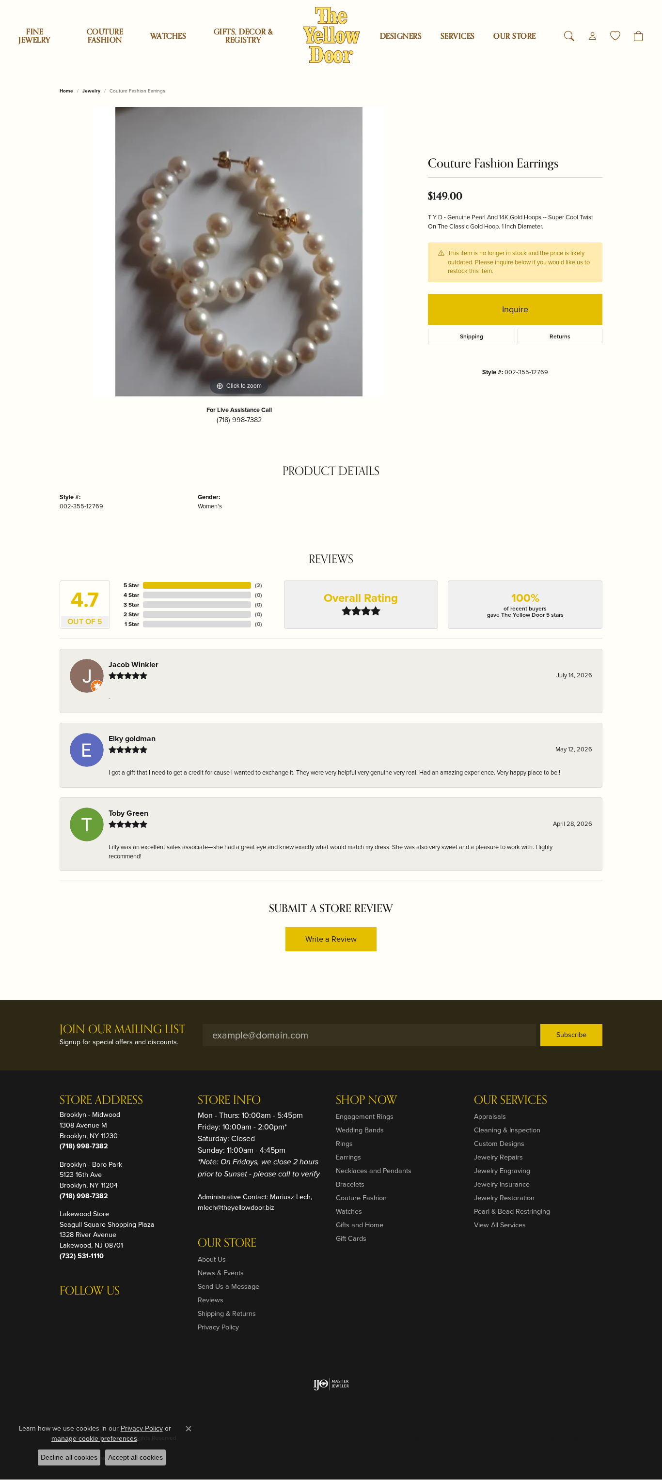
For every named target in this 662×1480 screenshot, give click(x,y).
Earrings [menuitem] (348, 1157)
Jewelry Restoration (504, 1197)
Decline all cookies (69, 1457)
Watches (168, 36)
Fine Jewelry (34, 36)
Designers (401, 36)
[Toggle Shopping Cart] (638, 36)
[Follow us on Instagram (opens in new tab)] (69, 1310)
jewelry (91, 90)
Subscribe (571, 1034)
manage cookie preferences (94, 1438)
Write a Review (331, 939)
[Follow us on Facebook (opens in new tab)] (92, 1310)
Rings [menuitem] (344, 1143)
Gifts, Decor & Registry (243, 36)
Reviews (210, 1300)
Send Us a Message (228, 1286)
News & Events (221, 1272)
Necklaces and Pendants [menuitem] (373, 1170)
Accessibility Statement (567, 1438)
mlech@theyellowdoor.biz (236, 1207)
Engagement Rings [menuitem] (365, 1116)
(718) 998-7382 (239, 419)
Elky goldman (132, 738)
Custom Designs (499, 1143)
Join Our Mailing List (122, 1030)
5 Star (131, 585)
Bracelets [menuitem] (350, 1184)
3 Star (131, 604)
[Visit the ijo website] (331, 1384)
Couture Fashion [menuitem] (361, 1197)
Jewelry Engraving (502, 1170)
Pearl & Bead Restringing (512, 1211)
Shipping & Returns (227, 1313)
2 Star (131, 614)
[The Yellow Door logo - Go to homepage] (331, 35)
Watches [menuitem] (349, 1211)
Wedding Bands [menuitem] (360, 1130)
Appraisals (490, 1116)
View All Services (500, 1225)
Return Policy (401, 1438)
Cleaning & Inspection (507, 1130)
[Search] (569, 36)
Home (66, 90)
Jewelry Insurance (502, 1184)
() (258, 585)
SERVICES (458, 36)
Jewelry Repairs (498, 1157)
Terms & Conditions (500, 1438)
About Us (212, 1259)
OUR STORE (514, 36)
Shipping (471, 336)
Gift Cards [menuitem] (351, 1238)
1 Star (132, 624)
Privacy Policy (218, 1327)
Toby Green (128, 813)
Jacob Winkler (133, 664)
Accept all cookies (135, 1457)
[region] (239, 252)
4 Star (131, 595)
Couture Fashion (105, 36)
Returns (560, 336)
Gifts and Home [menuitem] (359, 1225)
